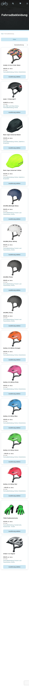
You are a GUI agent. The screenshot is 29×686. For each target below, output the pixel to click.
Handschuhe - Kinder (9, 526)
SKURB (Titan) (8, 277)
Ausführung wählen (14, 77)
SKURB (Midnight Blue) (11, 206)
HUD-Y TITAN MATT (9, 99)
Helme (16, 72)
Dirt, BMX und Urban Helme (11, 106)
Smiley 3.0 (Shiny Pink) (10, 382)
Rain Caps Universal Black (12, 134)
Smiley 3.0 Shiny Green (11, 450)
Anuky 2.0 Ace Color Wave (11, 65)
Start (2, 33)
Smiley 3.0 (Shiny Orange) (11, 348)
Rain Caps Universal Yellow (12, 170)
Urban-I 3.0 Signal (9, 553)
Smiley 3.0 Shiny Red (10, 484)
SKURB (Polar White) (10, 241)
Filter (14, 39)
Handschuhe (17, 525)
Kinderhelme (22, 72)
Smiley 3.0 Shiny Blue (10, 416)
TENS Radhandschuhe (10, 518)
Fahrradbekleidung (8, 72)
